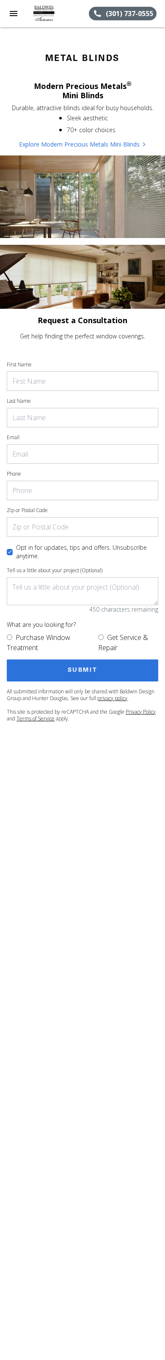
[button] (13, 13)
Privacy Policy (141, 711)
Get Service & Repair (123, 642)
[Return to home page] (52, 13)
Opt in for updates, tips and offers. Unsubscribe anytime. (81, 551)
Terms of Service (35, 718)
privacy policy (112, 698)
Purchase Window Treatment (38, 642)
